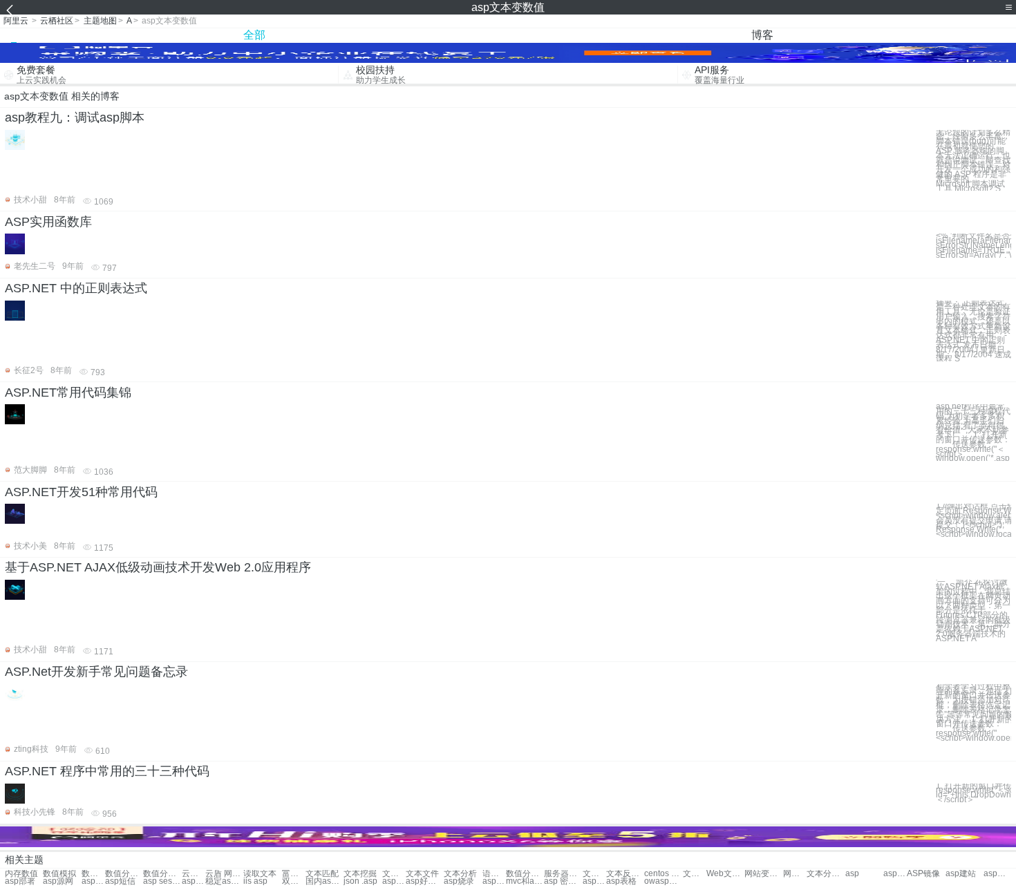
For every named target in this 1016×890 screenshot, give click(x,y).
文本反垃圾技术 (625, 874)
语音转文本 (494, 874)
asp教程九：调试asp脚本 (74, 117)
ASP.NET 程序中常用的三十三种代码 (107, 771)
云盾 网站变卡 (193, 874)
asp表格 (621, 881)
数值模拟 (59, 874)
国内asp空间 (324, 881)
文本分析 (460, 874)
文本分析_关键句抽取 (826, 874)
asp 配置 (93, 881)
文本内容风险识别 (694, 874)
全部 (254, 35)
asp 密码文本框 (563, 881)
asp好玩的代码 (425, 881)
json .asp (360, 881)
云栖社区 (56, 21)
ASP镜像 (923, 874)
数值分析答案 (162, 874)
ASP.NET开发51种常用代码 (81, 492)
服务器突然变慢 (563, 874)
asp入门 (895, 874)
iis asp (255, 881)
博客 (762, 35)
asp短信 (120, 881)
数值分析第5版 (525, 874)
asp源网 (58, 881)
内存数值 (21, 874)
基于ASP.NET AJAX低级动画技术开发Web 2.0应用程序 (158, 567)
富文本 (293, 874)
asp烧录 (459, 881)
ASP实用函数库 (48, 222)
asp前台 (494, 881)
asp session (162, 881)
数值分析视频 (124, 874)
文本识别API (594, 874)
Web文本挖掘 (725, 874)
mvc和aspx (525, 881)
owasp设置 (663, 881)
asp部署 (20, 881)
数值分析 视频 (93, 874)
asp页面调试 (594, 881)
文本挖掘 (360, 874)
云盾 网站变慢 (224, 874)
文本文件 (422, 874)
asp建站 (961, 874)
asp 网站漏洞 (193, 881)
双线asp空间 (293, 881)
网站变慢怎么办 (795, 874)
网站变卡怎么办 (763, 874)
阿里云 (15, 21)
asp (852, 874)
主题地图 (100, 21)
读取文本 (259, 874)
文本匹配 (322, 874)
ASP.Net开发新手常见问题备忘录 (96, 672)
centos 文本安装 (663, 874)
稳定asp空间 (224, 881)
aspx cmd (394, 881)
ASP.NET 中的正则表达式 (76, 288)
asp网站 (995, 874)
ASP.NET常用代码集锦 (68, 392)
